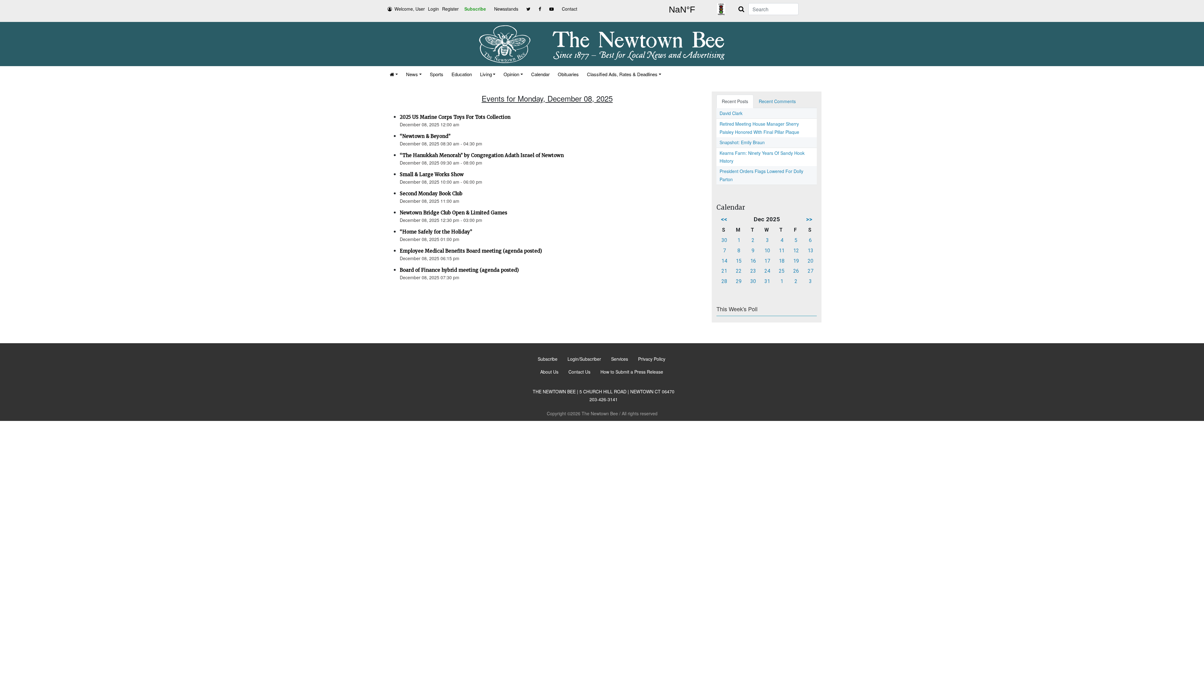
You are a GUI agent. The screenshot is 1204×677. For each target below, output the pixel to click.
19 (796, 261)
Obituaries (568, 74)
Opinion (511, 74)
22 (739, 271)
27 (810, 271)
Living (486, 74)
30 (724, 240)
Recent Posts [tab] (735, 101)
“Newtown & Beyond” (425, 136)
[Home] (393, 74)
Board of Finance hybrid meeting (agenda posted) (459, 270)
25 (781, 271)
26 (796, 271)
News (412, 74)
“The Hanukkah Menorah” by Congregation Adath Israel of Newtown (482, 155)
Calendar (540, 74)
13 (810, 251)
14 (724, 261)
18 (781, 261)
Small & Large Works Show (432, 174)
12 (796, 251)
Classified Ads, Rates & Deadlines (622, 74)
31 (767, 281)
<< (724, 219)
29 (739, 281)
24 (767, 271)
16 (753, 261)
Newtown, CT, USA (682, 10)
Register (450, 9)
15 (739, 261)
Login (433, 9)
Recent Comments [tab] (777, 101)
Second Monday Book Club (431, 194)
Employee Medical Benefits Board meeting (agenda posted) (471, 251)
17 (767, 261)
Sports (436, 74)
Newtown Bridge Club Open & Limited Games (453, 213)
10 (767, 251)
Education (462, 74)
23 (753, 271)
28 (724, 281)
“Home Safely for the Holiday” (436, 232)
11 (781, 251)
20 (810, 261)
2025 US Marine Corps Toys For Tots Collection (455, 117)
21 (724, 271)
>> (809, 219)
